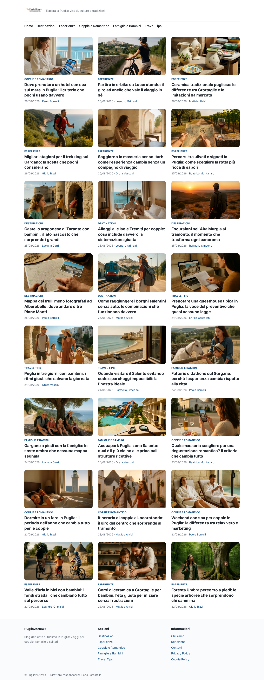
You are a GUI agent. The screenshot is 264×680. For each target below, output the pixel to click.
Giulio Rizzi (49, 173)
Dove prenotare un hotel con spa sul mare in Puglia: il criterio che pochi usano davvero (55, 90)
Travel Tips (153, 26)
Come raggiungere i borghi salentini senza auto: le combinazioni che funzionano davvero (132, 306)
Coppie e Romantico (94, 26)
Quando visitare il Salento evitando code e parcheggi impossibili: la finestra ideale (131, 378)
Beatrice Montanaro (201, 173)
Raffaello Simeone (200, 245)
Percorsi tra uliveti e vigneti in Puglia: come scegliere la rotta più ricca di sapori (203, 162)
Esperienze (67, 26)
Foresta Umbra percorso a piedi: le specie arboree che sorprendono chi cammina (203, 595)
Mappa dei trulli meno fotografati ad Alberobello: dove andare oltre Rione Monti (58, 306)
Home (28, 26)
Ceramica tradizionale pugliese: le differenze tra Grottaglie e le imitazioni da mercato (203, 90)
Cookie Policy (180, 659)
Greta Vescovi (125, 173)
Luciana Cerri (50, 245)
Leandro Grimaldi (126, 101)
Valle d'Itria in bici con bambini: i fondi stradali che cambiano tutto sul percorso (55, 595)
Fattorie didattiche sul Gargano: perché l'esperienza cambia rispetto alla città (205, 378)
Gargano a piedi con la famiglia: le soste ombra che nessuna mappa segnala (55, 451)
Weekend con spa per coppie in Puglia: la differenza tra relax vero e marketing (204, 523)
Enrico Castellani (199, 317)
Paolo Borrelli (50, 101)
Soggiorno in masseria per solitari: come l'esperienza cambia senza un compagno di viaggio (131, 162)
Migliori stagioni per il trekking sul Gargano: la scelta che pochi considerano (56, 162)
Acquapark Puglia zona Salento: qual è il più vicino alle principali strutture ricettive (128, 451)
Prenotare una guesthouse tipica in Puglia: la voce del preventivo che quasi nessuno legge (204, 306)
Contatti (176, 647)
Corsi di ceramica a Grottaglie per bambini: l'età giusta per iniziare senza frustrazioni (129, 595)
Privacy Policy (180, 653)
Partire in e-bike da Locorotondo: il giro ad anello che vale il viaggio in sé (131, 90)
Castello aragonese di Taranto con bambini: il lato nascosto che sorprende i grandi (57, 234)
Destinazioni (46, 26)
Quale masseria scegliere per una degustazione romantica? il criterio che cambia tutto (204, 451)
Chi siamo (177, 636)
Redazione (178, 642)
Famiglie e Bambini (127, 26)
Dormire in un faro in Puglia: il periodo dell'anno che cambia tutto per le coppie (57, 523)
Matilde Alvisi (197, 101)
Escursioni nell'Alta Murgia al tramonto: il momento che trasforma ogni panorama (198, 234)
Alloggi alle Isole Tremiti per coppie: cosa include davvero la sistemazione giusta (131, 234)
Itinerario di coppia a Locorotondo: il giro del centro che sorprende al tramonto (131, 523)
